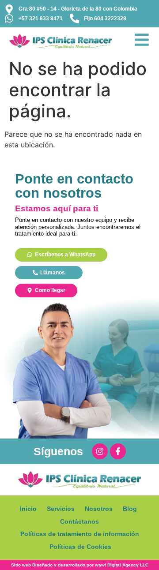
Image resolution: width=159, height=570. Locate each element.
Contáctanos (79, 521)
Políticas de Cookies (80, 546)
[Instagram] (100, 451)
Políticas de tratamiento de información (79, 533)
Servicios (61, 508)
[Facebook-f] (118, 451)
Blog (130, 508)
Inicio (28, 508)
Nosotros (99, 508)
